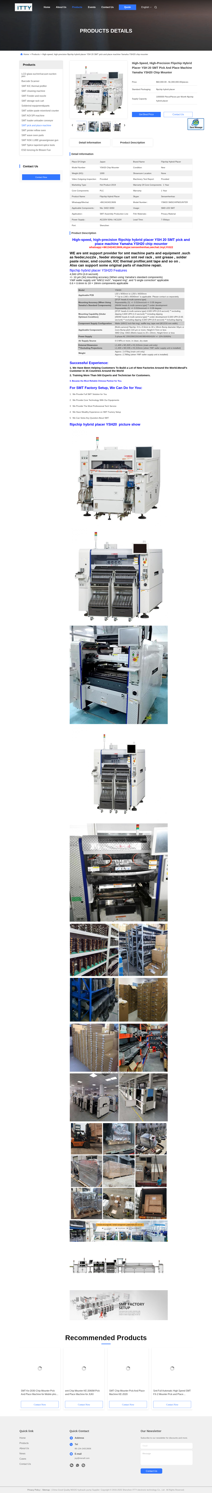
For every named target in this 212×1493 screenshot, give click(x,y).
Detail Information (90, 142)
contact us (151, 1471)
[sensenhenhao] (83, 1466)
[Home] (23, 7)
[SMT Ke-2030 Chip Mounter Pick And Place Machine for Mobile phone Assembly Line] (191, 1368)
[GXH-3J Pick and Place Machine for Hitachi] (59, 1368)
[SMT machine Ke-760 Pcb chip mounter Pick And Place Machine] (147, 1368)
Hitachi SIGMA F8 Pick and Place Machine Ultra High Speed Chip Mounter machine (101, 1393)
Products (77, 7)
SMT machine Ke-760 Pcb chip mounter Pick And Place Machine (145, 1392)
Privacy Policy (33, 1490)
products (24, 1443)
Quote (127, 7)
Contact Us (107, 7)
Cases (22, 1459)
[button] (24, 1375)
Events (92, 7)
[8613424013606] (77, 1466)
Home (47, 7)
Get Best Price (146, 114)
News (22, 1453)
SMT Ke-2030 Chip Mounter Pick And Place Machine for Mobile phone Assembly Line (191, 1393)
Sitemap (46, 1490)
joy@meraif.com (82, 1458)
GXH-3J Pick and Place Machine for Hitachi (58, 1392)
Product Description (132, 142)
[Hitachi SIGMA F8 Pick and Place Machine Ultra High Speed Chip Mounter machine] (103, 1368)
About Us (61, 7)
